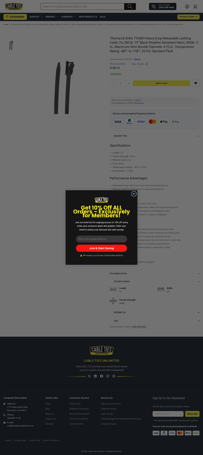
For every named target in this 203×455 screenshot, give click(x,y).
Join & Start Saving (101, 248)
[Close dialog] (133, 193)
